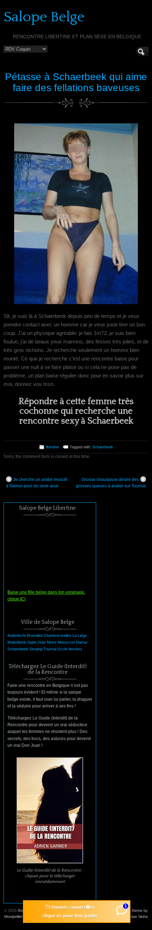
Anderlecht (16, 635)
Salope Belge (44, 17)
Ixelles (65, 635)
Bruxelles (35, 635)
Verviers (75, 649)
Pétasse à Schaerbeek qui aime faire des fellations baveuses (76, 82)
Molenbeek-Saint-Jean (26, 642)
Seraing (35, 649)
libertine (52, 447)
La (74, 635)
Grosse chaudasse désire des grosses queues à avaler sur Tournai (111, 482)
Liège (82, 635)
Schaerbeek (102, 447)
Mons (52, 642)
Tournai (49, 649)
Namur (82, 642)
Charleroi (51, 635)
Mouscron (66, 642)
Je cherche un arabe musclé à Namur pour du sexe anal (37, 482)
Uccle (62, 649)
